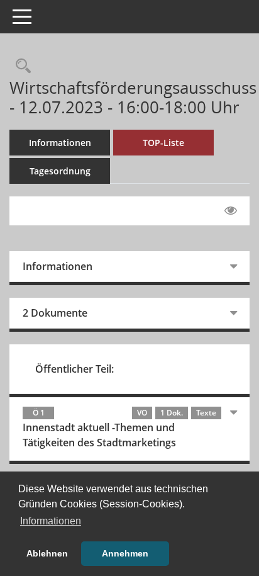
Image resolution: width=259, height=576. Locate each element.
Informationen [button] (50, 521)
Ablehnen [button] (47, 553)
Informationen (60, 143)
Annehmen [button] (125, 553)
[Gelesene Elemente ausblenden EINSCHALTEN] (230, 211)
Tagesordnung (60, 171)
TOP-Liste (163, 143)
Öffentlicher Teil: (74, 369)
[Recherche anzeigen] (20, 66)
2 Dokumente (55, 313)
